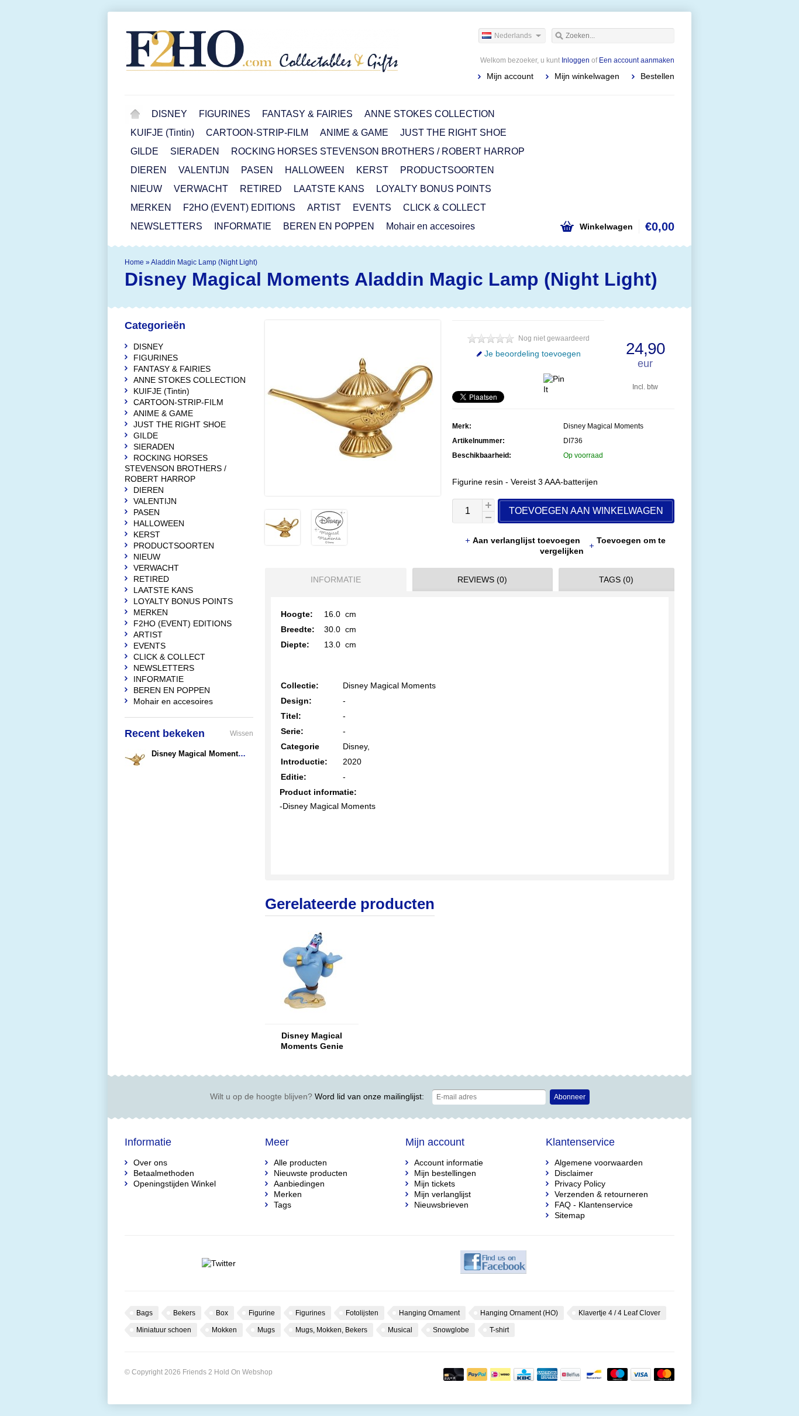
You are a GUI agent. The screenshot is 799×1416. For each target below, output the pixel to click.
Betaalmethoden (163, 1173)
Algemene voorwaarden (599, 1162)
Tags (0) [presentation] (616, 579)
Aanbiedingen (299, 1183)
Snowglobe (451, 1330)
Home (135, 114)
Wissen (241, 733)
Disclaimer (574, 1173)
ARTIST (324, 207)
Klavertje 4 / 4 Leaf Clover (619, 1313)
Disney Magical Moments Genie (312, 1041)
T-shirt (499, 1330)
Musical (400, 1330)
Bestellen (657, 76)
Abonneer (570, 1097)
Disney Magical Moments (603, 426)
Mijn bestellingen (445, 1173)
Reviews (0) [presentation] (482, 579)
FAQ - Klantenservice (594, 1204)
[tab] (333, 579)
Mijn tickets (434, 1183)
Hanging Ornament (429, 1313)
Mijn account (510, 76)
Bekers (184, 1313)
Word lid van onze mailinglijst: (317, 1096)
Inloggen (576, 60)
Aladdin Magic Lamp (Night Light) (204, 262)
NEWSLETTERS (166, 226)
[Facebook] (493, 1263)
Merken (288, 1194)
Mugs (266, 1330)
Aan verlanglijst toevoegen (528, 540)
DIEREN (148, 170)
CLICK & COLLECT (444, 207)
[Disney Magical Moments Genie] (312, 1018)
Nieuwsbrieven (441, 1204)
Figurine (262, 1313)
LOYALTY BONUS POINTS (433, 189)
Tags (282, 1204)
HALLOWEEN (315, 170)
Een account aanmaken (636, 60)
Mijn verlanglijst (442, 1194)
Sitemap (570, 1215)
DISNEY (169, 114)
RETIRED (261, 189)
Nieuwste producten (310, 1173)
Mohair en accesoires (430, 226)
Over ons (150, 1162)
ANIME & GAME (354, 133)
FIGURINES (224, 114)
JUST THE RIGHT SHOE (453, 133)
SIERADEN (194, 151)
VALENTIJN (203, 170)
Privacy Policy (580, 1183)
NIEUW (146, 189)
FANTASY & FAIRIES (307, 114)
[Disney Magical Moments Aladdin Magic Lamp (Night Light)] (282, 542)
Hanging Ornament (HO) (519, 1313)
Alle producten (300, 1162)
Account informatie (448, 1162)
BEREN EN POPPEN (328, 226)
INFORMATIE (242, 226)
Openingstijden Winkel (174, 1183)
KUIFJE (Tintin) (162, 133)
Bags (144, 1313)
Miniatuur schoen (163, 1330)
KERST (372, 170)
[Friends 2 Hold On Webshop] (262, 52)
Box (222, 1313)
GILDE (144, 151)
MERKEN (150, 207)
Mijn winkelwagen (587, 76)
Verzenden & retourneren (601, 1194)
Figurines (310, 1313)
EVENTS (372, 207)
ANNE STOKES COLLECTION (429, 114)
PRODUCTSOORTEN (447, 170)
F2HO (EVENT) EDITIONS (239, 207)
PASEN (257, 170)
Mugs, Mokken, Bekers (331, 1330)
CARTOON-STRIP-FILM (257, 133)
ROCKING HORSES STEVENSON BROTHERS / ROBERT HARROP (378, 151)
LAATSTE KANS (329, 189)
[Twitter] (218, 1263)
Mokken (224, 1330)
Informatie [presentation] (336, 579)
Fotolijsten (362, 1313)
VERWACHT (201, 189)
